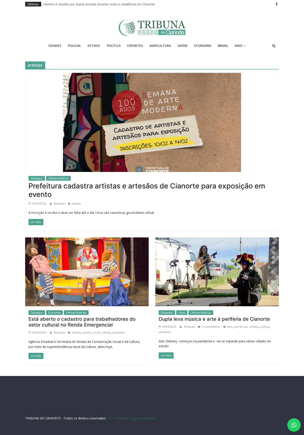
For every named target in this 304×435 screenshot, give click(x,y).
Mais (238, 45)
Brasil (223, 45)
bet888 (160, 406)
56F (56, 406)
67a (221, 406)
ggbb (145, 410)
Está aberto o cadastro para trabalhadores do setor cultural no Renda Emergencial (82, 322)
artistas (76, 203)
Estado (94, 45)
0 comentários (210, 326)
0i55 (252, 406)
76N (106, 406)
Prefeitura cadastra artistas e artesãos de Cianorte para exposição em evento (146, 190)
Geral (181, 312)
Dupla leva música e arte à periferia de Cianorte (214, 319)
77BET (79, 406)
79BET (88, 406)
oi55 (228, 406)
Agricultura (160, 45)
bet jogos (173, 406)
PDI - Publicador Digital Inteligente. (132, 418)
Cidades (54, 45)
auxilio (87, 332)
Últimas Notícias (58, 178)
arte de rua (240, 326)
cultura (106, 332)
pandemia (118, 332)
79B (62, 406)
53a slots (155, 410)
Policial (74, 45)
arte (229, 326)
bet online (200, 406)
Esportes (135, 45)
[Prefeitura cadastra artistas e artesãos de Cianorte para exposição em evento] (152, 122)
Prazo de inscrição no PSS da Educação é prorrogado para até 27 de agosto (99, 3)
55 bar (243, 406)
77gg (143, 406)
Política (114, 45)
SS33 (49, 406)
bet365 (212, 406)
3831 (70, 406)
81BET (98, 406)
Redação (60, 203)
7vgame (133, 406)
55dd (151, 406)
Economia (202, 45)
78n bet (261, 406)
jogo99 (121, 406)
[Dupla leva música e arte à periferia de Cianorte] (217, 271)
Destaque (37, 178)
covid (96, 332)
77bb (271, 406)
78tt (113, 406)
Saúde (183, 45)
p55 (235, 406)
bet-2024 (186, 406)
